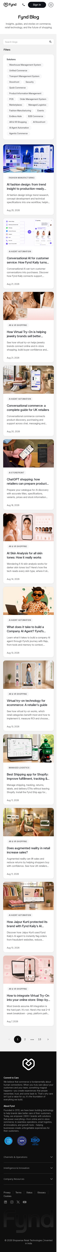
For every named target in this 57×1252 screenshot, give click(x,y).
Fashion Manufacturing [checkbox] (20, 110)
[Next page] (48, 1039)
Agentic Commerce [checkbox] (18, 133)
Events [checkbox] (40, 110)
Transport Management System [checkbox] (24, 76)
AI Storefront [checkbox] (39, 122)
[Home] (10, 5)
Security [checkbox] (30, 82)
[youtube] (24, 1202)
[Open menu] (24, 5)
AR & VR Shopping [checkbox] (18, 122)
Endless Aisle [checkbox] (15, 116)
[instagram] (12, 1202)
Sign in (37, 4)
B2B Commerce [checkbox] (35, 116)
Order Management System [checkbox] (33, 99)
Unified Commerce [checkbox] (18, 70)
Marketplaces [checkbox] (15, 105)
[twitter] (18, 1202)
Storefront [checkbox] (14, 82)
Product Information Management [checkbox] (25, 93)
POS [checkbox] (11, 99)
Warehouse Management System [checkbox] (25, 64)
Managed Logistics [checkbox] (37, 105)
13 (39, 1039)
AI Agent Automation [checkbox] (19, 127)
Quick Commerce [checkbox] (17, 87)
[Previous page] (9, 1039)
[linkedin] (5, 1202)
